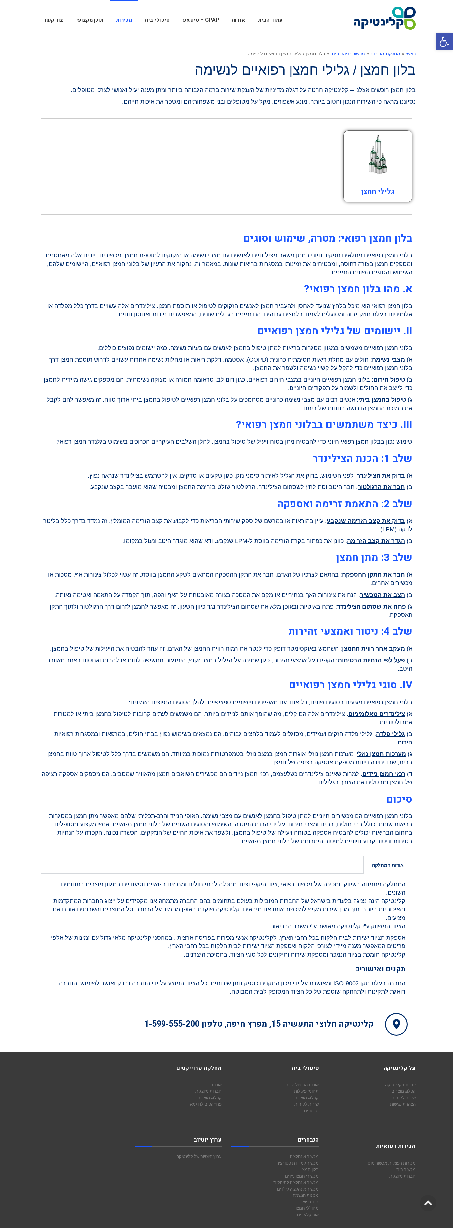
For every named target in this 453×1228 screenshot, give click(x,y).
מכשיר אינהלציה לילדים (298, 1189)
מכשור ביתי (405, 1169)
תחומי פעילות (306, 1091)
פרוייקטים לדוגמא (206, 1104)
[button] (444, 41)
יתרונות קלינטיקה (400, 1085)
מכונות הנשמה (306, 1195)
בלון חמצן (310, 1169)
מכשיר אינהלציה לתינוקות (296, 1182)
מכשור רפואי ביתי (347, 53)
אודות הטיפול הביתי (301, 1085)
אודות (217, 1085)
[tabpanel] (226, 940)
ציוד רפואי (310, 1202)
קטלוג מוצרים (403, 1091)
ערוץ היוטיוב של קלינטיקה (199, 1156)
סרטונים (311, 1111)
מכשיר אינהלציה (304, 1156)
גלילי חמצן (377, 191)
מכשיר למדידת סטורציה (297, 1163)
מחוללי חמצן (307, 1208)
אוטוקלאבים (308, 1215)
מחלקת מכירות (385, 53)
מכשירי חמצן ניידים (302, 1176)
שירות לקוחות (403, 1098)
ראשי (411, 53)
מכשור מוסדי (375, 1163)
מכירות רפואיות (402, 1163)
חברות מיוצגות (402, 1176)
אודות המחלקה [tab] (388, 865)
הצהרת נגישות (403, 1104)
